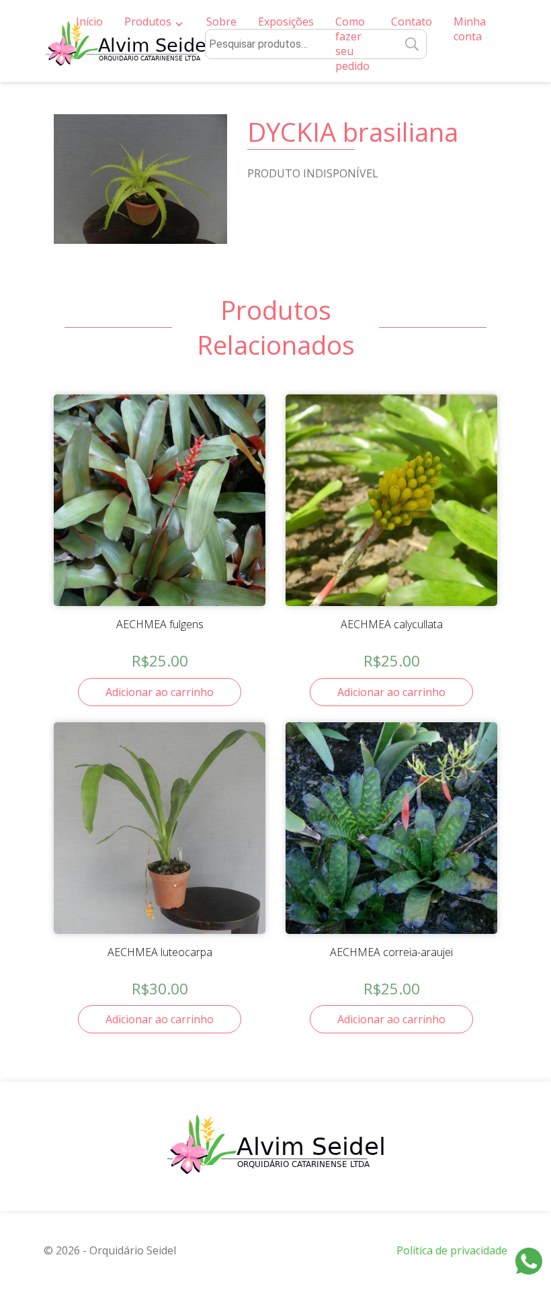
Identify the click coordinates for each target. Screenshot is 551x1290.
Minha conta (470, 29)
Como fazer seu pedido (352, 43)
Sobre (221, 21)
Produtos (147, 21)
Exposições (286, 21)
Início (89, 21)
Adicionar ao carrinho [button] (159, 692)
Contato (411, 21)
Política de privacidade (451, 1250)
